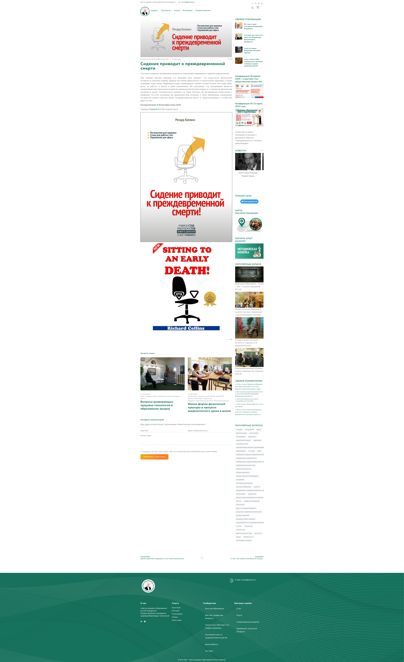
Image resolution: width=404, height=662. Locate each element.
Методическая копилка (244, 483)
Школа (238, 537)
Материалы (187, 10)
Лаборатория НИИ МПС (243, 469)
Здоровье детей (151, 396)
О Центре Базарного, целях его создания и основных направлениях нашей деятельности (248, 412)
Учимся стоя (240, 530)
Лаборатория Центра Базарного (169, 396)
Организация (240, 494)
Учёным (175, 617)
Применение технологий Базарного (247, 630)
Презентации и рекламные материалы (249, 497)
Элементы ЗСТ (248, 537)
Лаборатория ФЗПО (217, 396)
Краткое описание (247, 401)
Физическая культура (221, 401)
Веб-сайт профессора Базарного (214, 616)
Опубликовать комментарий (154, 457)
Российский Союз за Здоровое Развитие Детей (216, 636)
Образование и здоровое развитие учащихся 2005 (254, 490)
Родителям (176, 608)
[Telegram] (261, 3)
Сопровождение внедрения (248, 622)
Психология (240, 505)
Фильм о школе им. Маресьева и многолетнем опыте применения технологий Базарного (248, 312)
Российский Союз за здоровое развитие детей (253, 522)
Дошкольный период (243, 440)
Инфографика (241, 451)
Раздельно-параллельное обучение (200, 401)
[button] (263, 150)
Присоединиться (250, 201)
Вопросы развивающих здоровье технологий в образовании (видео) (156, 405)
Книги (259, 451)
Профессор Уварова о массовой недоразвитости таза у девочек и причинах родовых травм (249, 386)
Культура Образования (214, 609)
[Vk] (252, 3)
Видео (142, 396)
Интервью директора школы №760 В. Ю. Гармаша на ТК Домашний (246, 343)
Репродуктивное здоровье (245, 519)
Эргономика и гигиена (243, 540)
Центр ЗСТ (258, 533)
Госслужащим (177, 614)
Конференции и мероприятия (246, 458)
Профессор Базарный (251, 501)
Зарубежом (257, 440)
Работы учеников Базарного (246, 508)
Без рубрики (249, 429)
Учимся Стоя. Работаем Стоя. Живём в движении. (217, 626)
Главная (154, 10)
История (251, 451)
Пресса (143, 399)
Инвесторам (176, 620)
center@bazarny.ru (188, 2)
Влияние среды (241, 433)
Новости (257, 487)
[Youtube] (258, 3)
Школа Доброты (211, 644)
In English (239, 429)
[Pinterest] (255, 3)
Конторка (209, 651)
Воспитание (254, 433)
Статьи (238, 526)
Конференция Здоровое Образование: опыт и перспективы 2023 (259, 462)
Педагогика (207, 399)
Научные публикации (195, 399)
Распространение (203, 10)
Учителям (175, 611)
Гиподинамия (192, 396)
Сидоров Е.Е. (155, 109)
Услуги (176, 10)
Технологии (165, 10)
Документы (252, 437)
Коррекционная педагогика (245, 465)
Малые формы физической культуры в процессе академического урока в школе (209, 407)
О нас (239, 609)
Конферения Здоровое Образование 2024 (251, 455)
